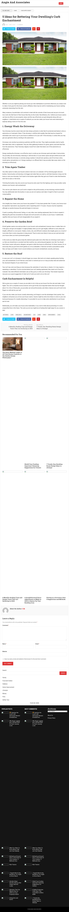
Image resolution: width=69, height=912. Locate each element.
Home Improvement (26, 10)
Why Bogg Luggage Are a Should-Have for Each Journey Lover (14, 723)
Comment (5, 625)
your (59, 314)
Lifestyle (5, 690)
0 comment (20, 24)
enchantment (27, 314)
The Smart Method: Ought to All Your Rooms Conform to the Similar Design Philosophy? (12, 355)
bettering (5, 314)
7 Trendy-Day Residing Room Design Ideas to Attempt (54, 466)
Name (4, 644)
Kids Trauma (12, 864)
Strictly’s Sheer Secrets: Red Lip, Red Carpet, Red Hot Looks (15, 884)
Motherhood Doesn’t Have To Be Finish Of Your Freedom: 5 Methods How (15, 858)
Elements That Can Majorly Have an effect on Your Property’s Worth (14, 892)
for (34, 314)
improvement (51, 314)
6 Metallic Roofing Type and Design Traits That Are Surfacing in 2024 (21, 327)
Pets (3, 696)
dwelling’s (18, 314)
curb (12, 314)
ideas (44, 314)
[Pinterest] (38, 28)
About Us (50, 715)
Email (37, 644)
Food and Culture (7, 681)
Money (4, 693)
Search (4, 670)
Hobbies (4, 684)
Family (4, 677)
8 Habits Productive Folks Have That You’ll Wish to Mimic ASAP (38, 892)
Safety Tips (5, 700)
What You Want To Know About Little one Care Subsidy (14, 849)
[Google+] (34, 28)
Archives (52, 709)
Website (4, 651)
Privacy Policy (51, 718)
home (39, 314)
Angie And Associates (15, 2)
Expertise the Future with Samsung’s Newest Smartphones (14, 715)
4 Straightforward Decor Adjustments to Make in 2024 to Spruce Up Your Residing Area (32, 600)
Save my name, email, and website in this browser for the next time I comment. (25, 659)
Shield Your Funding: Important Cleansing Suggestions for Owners (32, 466)
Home (15, 10)
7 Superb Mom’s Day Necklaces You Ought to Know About (15, 874)
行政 (7, 24)
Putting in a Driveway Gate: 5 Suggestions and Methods (56, 598)
